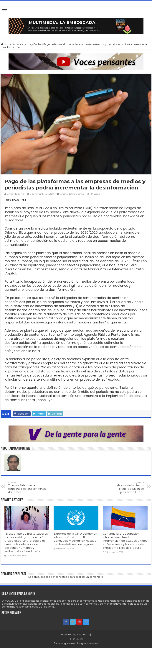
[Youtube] (79, 622)
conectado (62, 576)
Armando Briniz (15, 194)
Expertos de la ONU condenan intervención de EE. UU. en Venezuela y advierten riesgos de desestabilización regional (75, 539)
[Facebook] (66, 622)
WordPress (83, 634)
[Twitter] (73, 622)
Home (7, 44)
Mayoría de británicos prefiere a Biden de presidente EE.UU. (130, 487)
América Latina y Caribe (27, 44)
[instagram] (86, 622)
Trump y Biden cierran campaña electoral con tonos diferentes (27, 487)
